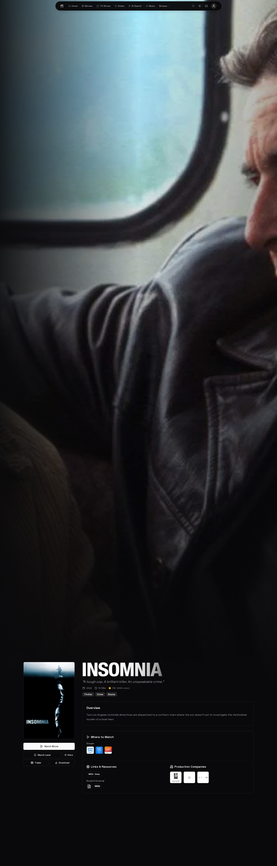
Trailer (38, 762)
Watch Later (44, 755)
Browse (163, 5)
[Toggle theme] (199, 6)
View (94, 774)
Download (64, 762)
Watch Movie (51, 746)
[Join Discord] (206, 6)
